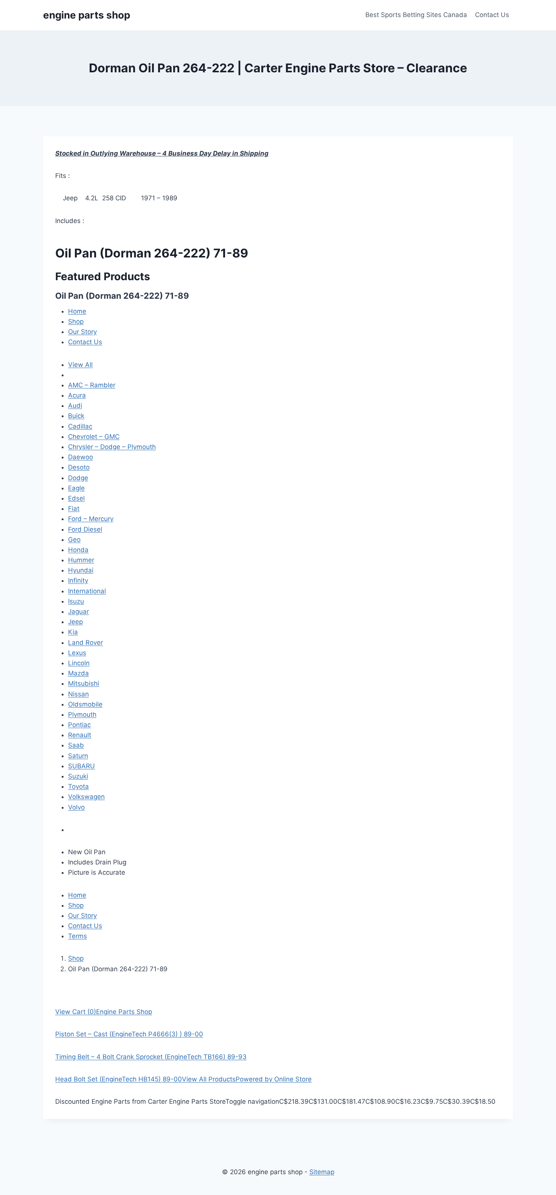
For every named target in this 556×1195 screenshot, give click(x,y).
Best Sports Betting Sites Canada (416, 15)
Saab (76, 745)
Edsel (76, 498)
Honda (78, 550)
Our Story (82, 331)
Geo (74, 539)
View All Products (209, 1079)
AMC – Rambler (91, 385)
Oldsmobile (85, 704)
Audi (75, 405)
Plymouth (82, 714)
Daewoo (80, 457)
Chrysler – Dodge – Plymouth (112, 447)
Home (77, 311)
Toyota (78, 786)
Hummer (81, 560)
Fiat (73, 508)
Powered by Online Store (274, 1079)
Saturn (78, 756)
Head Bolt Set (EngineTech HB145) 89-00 (118, 1079)
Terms (77, 936)
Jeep (75, 622)
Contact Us (492, 15)
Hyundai (80, 570)
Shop (76, 321)
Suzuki (78, 776)
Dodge (78, 478)
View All (80, 364)
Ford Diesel (85, 529)
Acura (77, 395)
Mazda (78, 673)
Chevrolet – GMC (94, 436)
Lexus (77, 653)
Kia (73, 632)
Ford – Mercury (90, 519)
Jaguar (78, 611)
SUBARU (81, 766)
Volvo (76, 807)
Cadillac (80, 426)
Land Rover (85, 642)
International (87, 591)
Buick (76, 416)
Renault (79, 735)
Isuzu (76, 601)
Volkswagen (86, 796)
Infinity (78, 580)
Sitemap (321, 1172)
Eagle (76, 488)
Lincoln (79, 663)
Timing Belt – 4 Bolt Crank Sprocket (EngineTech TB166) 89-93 (151, 1057)
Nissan (78, 694)
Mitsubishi (83, 683)
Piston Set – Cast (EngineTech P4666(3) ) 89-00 (129, 1034)
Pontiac (79, 725)
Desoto (79, 467)
